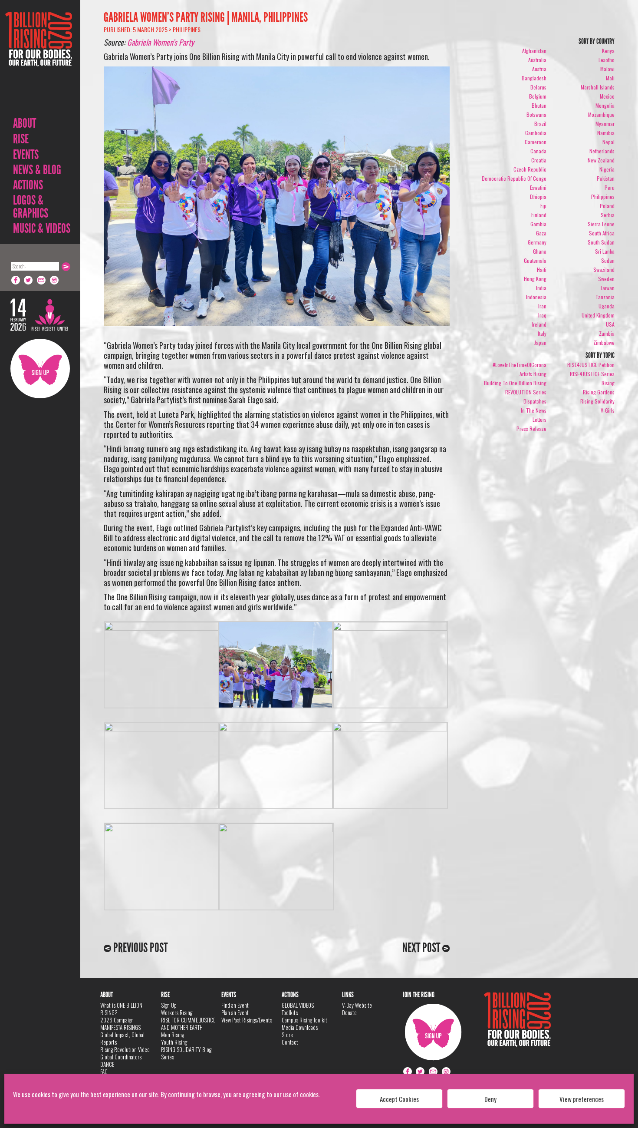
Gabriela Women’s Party (160, 42)
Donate (349, 1012)
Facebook (15, 280)
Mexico (607, 96)
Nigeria (607, 169)
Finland (538, 214)
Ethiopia (538, 196)
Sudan (608, 260)
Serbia (608, 214)
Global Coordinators (120, 1056)
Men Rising (172, 1034)
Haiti (541, 269)
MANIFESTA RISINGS (120, 1027)
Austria (539, 69)
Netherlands (602, 151)
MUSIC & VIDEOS (41, 228)
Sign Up (40, 368)
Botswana (536, 114)
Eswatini (538, 187)
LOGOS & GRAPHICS (30, 206)
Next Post (422, 948)
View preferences (581, 1099)
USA (610, 324)
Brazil (540, 123)
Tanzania (605, 297)
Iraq (542, 315)
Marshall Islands (598, 87)
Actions (28, 185)
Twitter (28, 280)
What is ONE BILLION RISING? (121, 1009)
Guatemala (535, 260)
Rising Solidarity (597, 401)
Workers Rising (176, 1012)
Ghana (539, 251)
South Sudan (601, 242)
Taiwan (607, 287)
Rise (21, 139)
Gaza (541, 233)
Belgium (537, 96)
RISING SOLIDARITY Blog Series (186, 1053)
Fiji (543, 205)
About (24, 123)
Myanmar (605, 123)
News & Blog (37, 170)
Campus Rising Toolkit (304, 1020)
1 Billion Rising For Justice (38, 60)
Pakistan (606, 178)
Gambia (538, 224)
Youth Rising (174, 1042)
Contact (290, 1042)
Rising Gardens (599, 392)
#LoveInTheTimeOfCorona (519, 364)
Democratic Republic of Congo (514, 178)
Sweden (606, 278)
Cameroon (535, 142)
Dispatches (534, 401)
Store (287, 1034)
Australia (537, 59)
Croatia (538, 160)
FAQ (104, 1071)
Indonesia (536, 297)
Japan (540, 342)
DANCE (107, 1064)
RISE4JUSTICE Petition (591, 364)
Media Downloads (300, 1027)
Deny (490, 1099)
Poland (607, 205)
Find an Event (235, 1005)
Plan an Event (235, 1012)
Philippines (187, 29)
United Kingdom (598, 315)
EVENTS (26, 154)
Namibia (606, 132)
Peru (610, 187)
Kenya (608, 50)
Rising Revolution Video (125, 1049)
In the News (533, 410)
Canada (538, 151)
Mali (610, 78)
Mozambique (601, 114)
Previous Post (139, 948)
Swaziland (604, 269)
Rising (608, 383)
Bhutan (539, 105)
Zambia (607, 333)
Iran (542, 306)
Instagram (54, 280)
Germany (537, 242)
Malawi (607, 69)
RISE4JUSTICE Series (592, 373)
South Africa (602, 233)
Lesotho (607, 59)
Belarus (538, 87)
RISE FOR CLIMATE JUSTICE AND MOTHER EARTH (188, 1024)
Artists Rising (533, 373)
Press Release (531, 428)
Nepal (608, 142)
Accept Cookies (399, 1099)
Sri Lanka (605, 251)
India (541, 287)
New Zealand (601, 160)
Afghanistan (534, 50)
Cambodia (535, 132)
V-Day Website (357, 1005)
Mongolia (605, 105)
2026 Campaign (117, 1020)
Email (41, 280)
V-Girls (608, 410)
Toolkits (290, 1012)
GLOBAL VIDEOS (298, 1005)
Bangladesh (534, 78)
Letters (539, 419)
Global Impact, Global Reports (122, 1038)
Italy (542, 333)
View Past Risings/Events (246, 1020)
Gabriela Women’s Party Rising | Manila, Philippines (206, 17)
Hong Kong (535, 278)
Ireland (539, 324)
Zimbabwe (604, 342)
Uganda (607, 306)
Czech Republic (529, 169)
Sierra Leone (601, 224)
